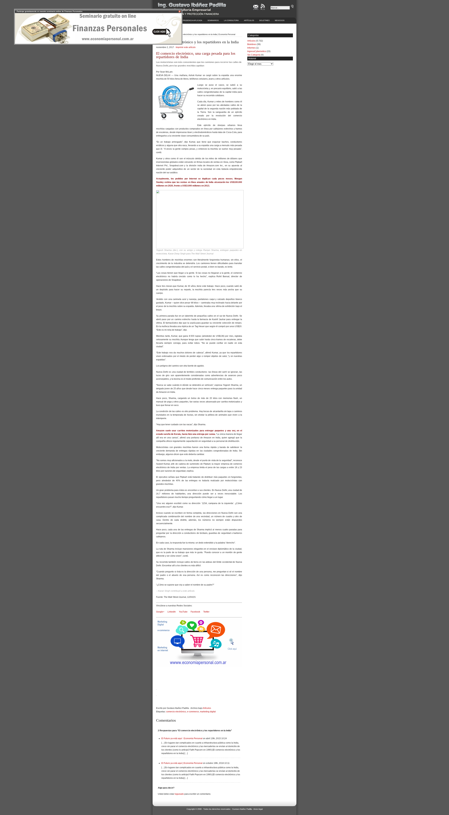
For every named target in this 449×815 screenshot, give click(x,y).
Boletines (264, 20)
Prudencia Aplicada (192, 20)
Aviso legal (258, 809)
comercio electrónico (176, 711)
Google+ (160, 612)
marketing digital (208, 711)
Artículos (249, 20)
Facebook (195, 612)
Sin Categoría (253, 55)
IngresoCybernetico (256, 51)
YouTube (183, 612)
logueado (179, 794)
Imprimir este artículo (186, 47)
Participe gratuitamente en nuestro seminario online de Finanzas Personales (49, 11)
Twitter (206, 612)
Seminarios (213, 20)
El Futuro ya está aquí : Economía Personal (181, 738)
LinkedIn (171, 612)
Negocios (279, 20)
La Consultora (231, 20)
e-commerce (193, 711)
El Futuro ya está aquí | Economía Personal (181, 763)
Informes (251, 48)
